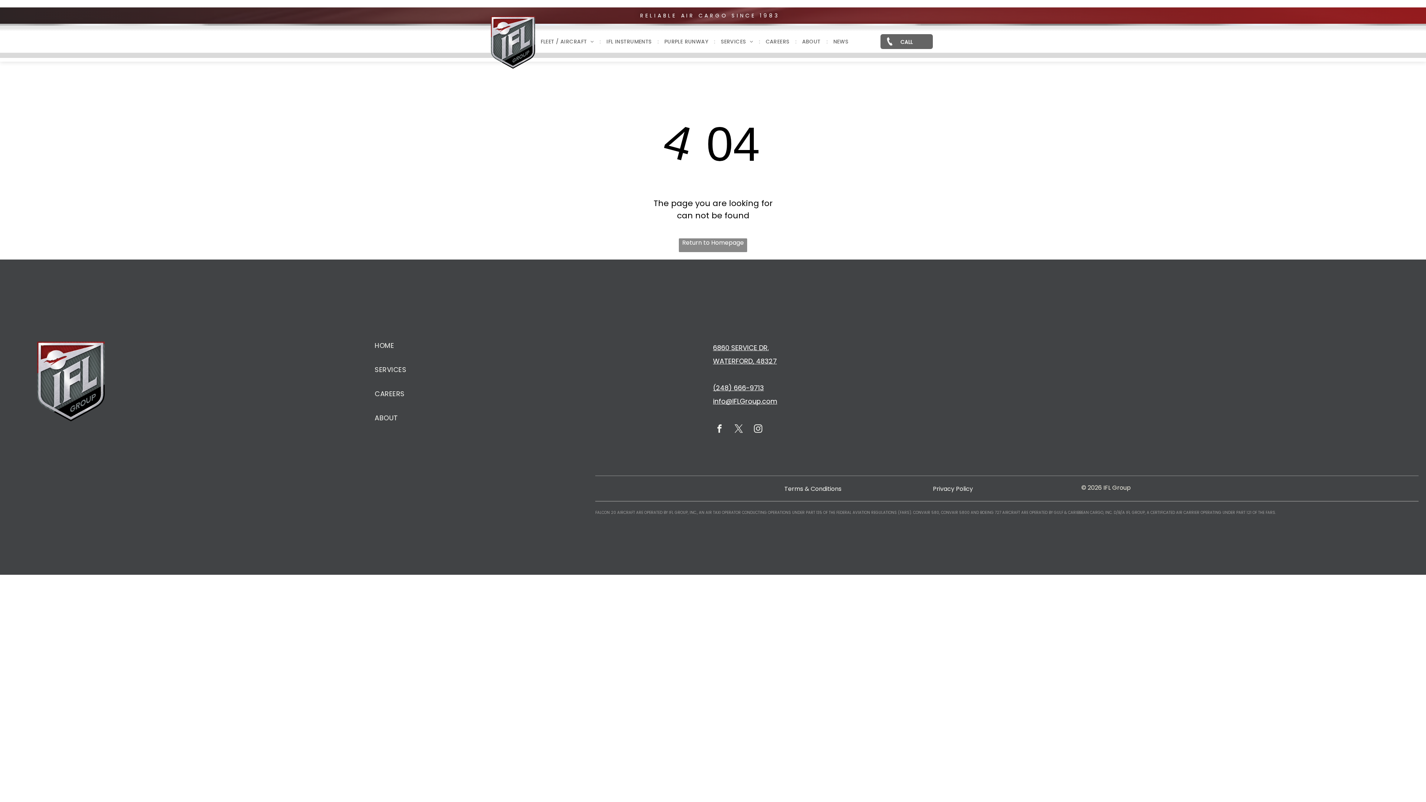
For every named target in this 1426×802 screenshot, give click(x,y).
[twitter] (738, 429)
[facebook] (719, 429)
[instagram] (758, 429)
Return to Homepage (713, 242)
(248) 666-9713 (738, 387)
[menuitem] (568, 42)
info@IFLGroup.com (745, 401)
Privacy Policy (953, 489)
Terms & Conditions (812, 489)
